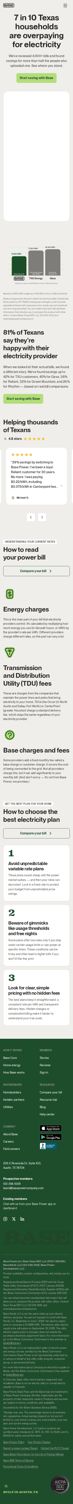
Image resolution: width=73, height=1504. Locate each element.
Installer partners (14, 1099)
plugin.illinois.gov (12, 1343)
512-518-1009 (11, 1183)
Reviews (45, 1065)
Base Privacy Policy (13, 1442)
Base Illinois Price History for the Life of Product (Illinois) (33, 1454)
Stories (44, 1057)
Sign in (44, 1072)
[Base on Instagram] (5, 1219)
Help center (47, 1114)
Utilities (8, 1107)
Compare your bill (33, 571)
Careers (8, 1141)
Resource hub (48, 1099)
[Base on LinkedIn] (22, 1219)
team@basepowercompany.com (23, 1188)
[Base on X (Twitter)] (14, 1219)
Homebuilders (12, 1092)
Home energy (11, 1065)
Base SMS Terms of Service (18, 1460)
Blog (43, 1107)
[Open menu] (65, 5)
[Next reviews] (42, 517)
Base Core (10, 1057)
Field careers (11, 1149)
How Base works (14, 1072)
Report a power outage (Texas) (20, 1448)
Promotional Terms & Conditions (20, 1466)
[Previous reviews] (30, 517)
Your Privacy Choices (39, 1442)
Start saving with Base (23, 399)
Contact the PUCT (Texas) (55, 1448)
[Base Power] (8, 5)
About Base (10, 1134)
